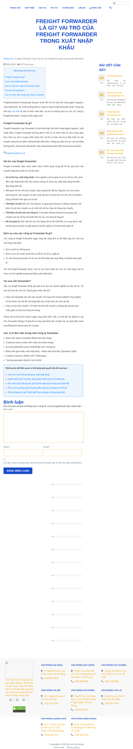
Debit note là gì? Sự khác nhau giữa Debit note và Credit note (36, 379)
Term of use (59, 747)
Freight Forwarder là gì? (15, 77)
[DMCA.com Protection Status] (19, 709)
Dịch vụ (42, 8)
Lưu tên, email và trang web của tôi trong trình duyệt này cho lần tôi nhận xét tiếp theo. (43, 463)
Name (7, 447)
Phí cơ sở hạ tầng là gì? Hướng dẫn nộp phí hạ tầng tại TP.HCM (37, 388)
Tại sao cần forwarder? (14, 90)
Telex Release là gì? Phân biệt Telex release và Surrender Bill (36, 392)
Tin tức (54, 8)
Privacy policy (73, 747)
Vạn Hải (15, 111)
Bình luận (9, 409)
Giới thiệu (30, 8)
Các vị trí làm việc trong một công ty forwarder (24, 95)
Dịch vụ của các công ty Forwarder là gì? (22, 86)
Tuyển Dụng (68, 8)
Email (47, 447)
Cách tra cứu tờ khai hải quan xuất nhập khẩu (29, 375)
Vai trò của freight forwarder (16, 81)
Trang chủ (15, 8)
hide (33, 71)
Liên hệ (81, 8)
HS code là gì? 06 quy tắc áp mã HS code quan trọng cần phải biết (38, 383)
